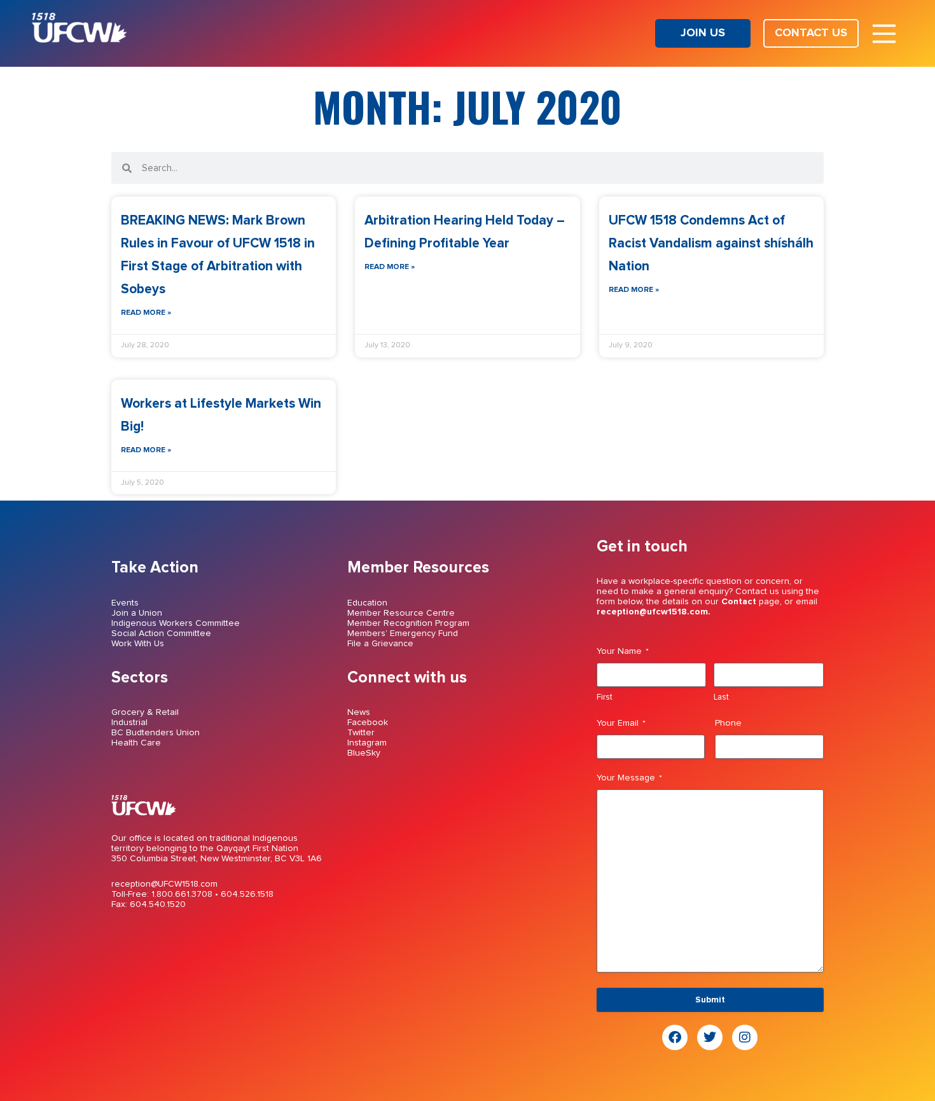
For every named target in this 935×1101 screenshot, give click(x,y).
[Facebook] (675, 1037)
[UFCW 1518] (79, 39)
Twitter (361, 732)
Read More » (146, 313)
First (605, 697)
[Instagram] (745, 1037)
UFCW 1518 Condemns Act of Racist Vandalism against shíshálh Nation (711, 243)
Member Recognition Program (408, 623)
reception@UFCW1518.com (164, 884)
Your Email (621, 723)
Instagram (367, 742)
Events (125, 603)
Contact (738, 601)
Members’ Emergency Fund (402, 633)
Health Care (136, 742)
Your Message (629, 777)
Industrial (129, 722)
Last (721, 697)
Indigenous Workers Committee (175, 623)
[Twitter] (710, 1037)
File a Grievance (380, 643)
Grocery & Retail (145, 712)
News (358, 712)
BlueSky (363, 753)
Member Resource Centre (401, 613)
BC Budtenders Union (155, 732)
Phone (728, 723)
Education (367, 603)
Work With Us (137, 643)
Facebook (367, 722)
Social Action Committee (161, 633)
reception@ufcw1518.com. (653, 611)
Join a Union (136, 613)
